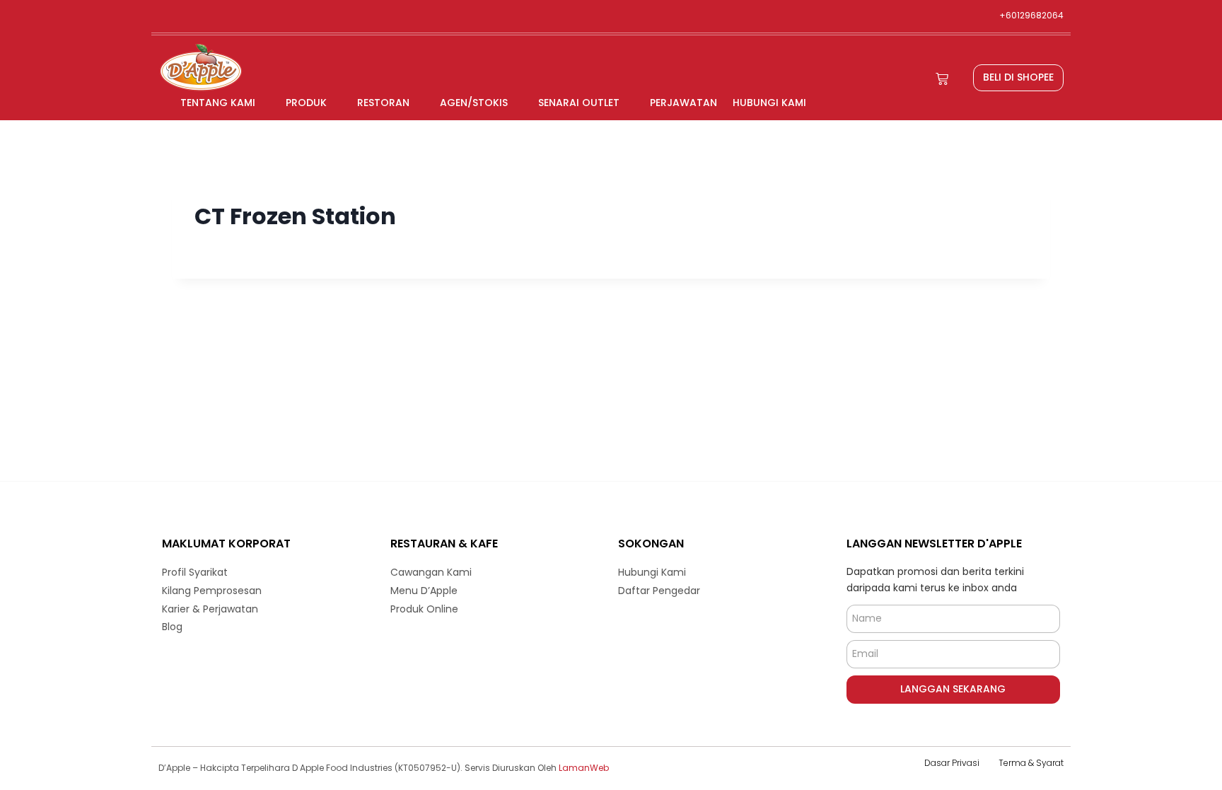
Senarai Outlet (578, 102)
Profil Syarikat (195, 572)
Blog (172, 627)
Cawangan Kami (431, 572)
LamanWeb (584, 768)
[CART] (942, 79)
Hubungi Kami (769, 102)
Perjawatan (683, 102)
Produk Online (424, 609)
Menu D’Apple (424, 590)
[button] (1018, 77)
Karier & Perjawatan (210, 609)
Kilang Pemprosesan (212, 590)
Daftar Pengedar (659, 590)
